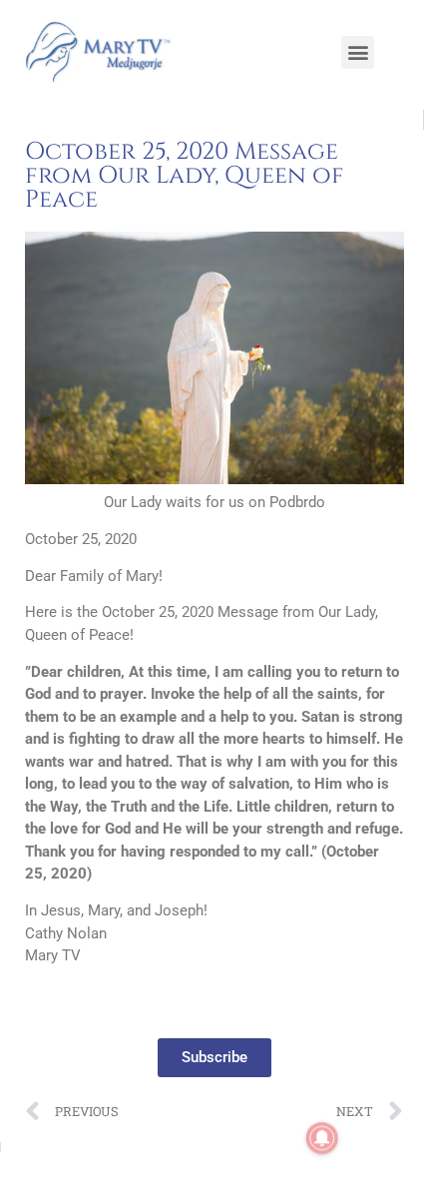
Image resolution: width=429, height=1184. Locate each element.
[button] (357, 52)
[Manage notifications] (322, 1138)
